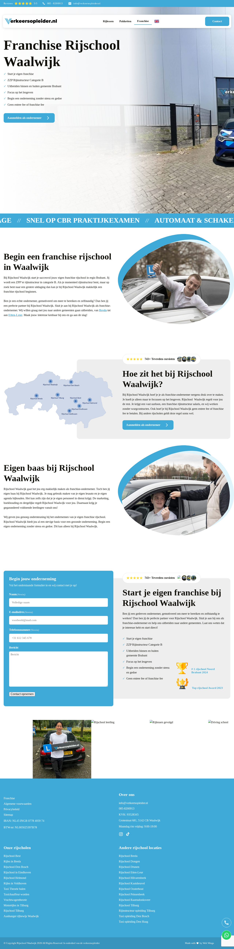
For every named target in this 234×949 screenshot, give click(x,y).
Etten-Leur (15, 315)
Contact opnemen (22, 694)
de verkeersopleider (90, 943)
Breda (103, 310)
